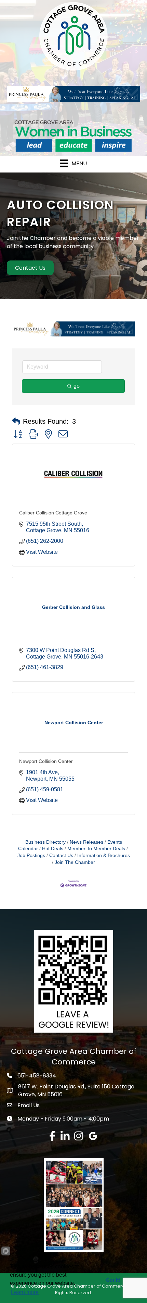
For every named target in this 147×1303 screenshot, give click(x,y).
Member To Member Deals (96, 848)
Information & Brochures (103, 855)
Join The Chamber (75, 862)
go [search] (77, 386)
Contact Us (61, 855)
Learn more (25, 1292)
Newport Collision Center (46, 761)
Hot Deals (52, 848)
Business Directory (45, 842)
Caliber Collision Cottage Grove (53, 512)
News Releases (86, 842)
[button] (16, 421)
